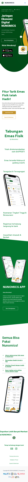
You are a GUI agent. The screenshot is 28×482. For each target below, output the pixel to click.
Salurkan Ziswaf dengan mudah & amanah (14, 366)
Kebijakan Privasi (14, 460)
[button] (14, 356)
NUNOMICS (9, 3)
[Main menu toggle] (25, 2)
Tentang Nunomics (14, 456)
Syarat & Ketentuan (14, 463)
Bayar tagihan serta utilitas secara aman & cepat (13, 370)
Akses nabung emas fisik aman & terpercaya (14, 356)
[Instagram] (16, 448)
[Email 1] (12, 448)
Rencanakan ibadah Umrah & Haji (13, 361)
